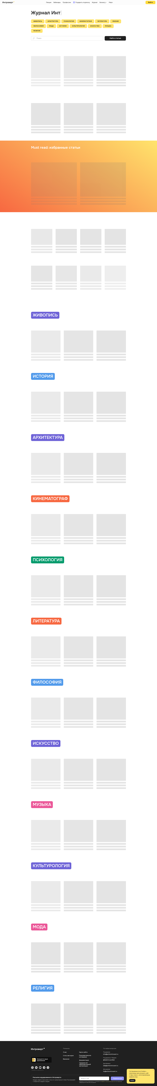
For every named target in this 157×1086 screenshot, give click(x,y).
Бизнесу (102, 2)
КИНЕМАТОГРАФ (86, 21)
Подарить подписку (82, 2)
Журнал (94, 2)
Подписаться (117, 1078)
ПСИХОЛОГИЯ (69, 21)
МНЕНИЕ (116, 21)
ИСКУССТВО (94, 26)
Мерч (111, 2)
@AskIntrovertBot (109, 1060)
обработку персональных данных (108, 1081)
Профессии (67, 2)
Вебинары (57, 2)
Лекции (48, 2)
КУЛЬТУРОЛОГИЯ (78, 26)
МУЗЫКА (108, 26)
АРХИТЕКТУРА (53, 21)
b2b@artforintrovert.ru (110, 1066)
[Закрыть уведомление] (153, 1070)
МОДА (51, 26)
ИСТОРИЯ (62, 26)
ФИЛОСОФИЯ (38, 26)
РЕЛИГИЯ (36, 31)
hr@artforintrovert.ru (110, 1071)
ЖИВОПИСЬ (37, 21)
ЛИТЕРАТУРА (102, 21)
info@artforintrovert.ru (110, 1054)
